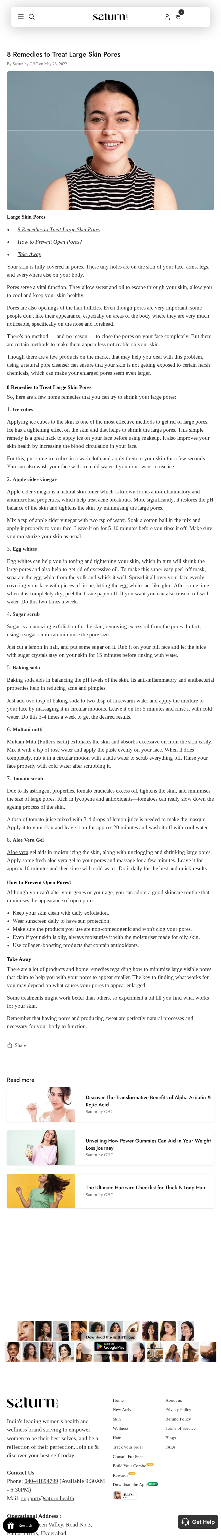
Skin (117, 1419)
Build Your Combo (129, 1466)
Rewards (120, 1475)
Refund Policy (178, 1419)
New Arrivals (124, 1409)
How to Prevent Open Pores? (50, 242)
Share (20, 1045)
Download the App (130, 1484)
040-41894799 (41, 1481)
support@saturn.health (47, 1498)
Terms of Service (180, 1428)
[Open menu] (17, 17)
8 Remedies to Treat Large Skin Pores (59, 229)
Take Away (29, 254)
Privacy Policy (178, 1409)
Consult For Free (128, 1456)
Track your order (128, 1447)
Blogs (170, 1438)
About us (173, 1400)
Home (118, 1400)
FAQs (170, 1447)
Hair (117, 1438)
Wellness (121, 1428)
